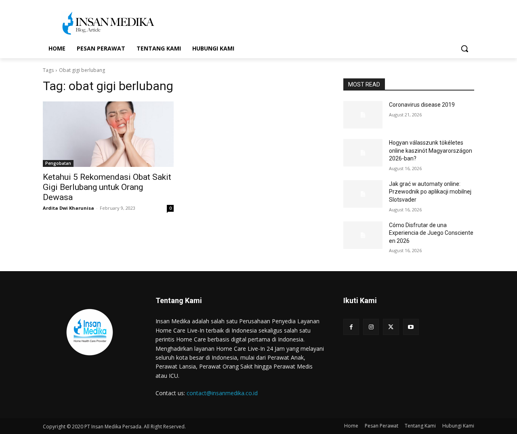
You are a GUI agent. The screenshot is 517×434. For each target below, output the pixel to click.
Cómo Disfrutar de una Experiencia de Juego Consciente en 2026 (431, 233)
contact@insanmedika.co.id (222, 393)
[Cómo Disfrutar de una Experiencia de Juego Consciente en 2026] (362, 235)
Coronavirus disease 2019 (422, 104)
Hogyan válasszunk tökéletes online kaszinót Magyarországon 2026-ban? (430, 150)
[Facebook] (351, 327)
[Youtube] (411, 327)
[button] (464, 48)
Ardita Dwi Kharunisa (68, 208)
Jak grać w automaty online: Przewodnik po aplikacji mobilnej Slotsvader (430, 192)
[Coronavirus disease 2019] (362, 115)
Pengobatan (58, 163)
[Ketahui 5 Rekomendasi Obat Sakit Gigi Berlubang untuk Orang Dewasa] (108, 134)
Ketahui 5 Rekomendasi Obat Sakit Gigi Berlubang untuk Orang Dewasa (107, 187)
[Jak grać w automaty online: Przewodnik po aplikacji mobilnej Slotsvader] (362, 194)
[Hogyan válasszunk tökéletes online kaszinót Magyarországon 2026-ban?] (362, 152)
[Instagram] (371, 327)
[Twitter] (391, 327)
